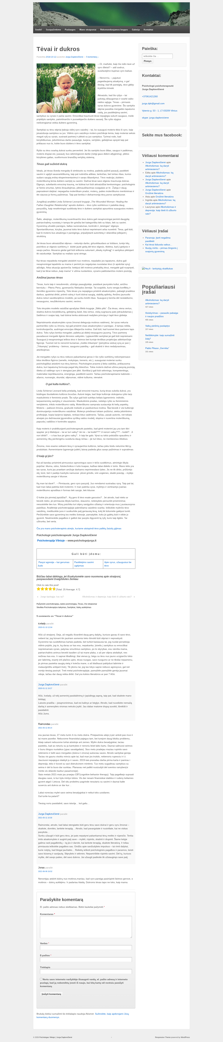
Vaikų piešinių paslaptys (157, 325)
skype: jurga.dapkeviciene (155, 117)
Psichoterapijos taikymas (55, 607)
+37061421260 (150, 96)
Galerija (136, 29)
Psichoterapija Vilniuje (51, 540)
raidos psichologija (68, 604)
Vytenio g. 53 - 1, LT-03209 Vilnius (159, 110)
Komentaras (47, 914)
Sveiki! (38, 29)
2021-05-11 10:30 (45, 818)
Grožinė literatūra (154, 193)
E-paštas (45, 955)
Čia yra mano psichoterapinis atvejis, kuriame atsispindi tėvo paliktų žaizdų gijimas (79, 528)
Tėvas (80, 604)
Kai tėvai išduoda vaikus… (158, 244)
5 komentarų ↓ (92, 57)
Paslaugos (70, 29)
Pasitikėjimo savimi (84, 562)
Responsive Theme (163, 1037)
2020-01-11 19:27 (45, 688)
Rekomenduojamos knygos (114, 29)
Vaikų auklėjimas (83, 607)
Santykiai (71, 607)
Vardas (44, 943)
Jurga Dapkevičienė (74, 57)
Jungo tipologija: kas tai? (52, 596)
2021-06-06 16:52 (45, 871)
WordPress (185, 1037)
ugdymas (79, 565)
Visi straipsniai (90, 604)
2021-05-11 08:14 (45, 728)
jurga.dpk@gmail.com (153, 103)
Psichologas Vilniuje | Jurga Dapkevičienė (55, 1037)
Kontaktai (148, 29)
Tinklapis (45, 967)
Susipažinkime (53, 29)
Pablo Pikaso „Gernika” (157, 348)
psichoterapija (52, 604)
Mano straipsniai (88, 29)
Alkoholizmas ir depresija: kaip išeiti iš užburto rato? (107, 596)
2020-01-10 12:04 (45, 627)
